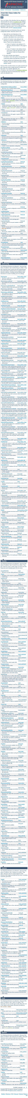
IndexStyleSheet (5, 975)
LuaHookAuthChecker (6, 166)
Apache (2, 9)
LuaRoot (3, 225)
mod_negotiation (22, 699)
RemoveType (4, 796)
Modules (3, 1094)
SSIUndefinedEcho (5, 257)
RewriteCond (4, 807)
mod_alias (20, 751)
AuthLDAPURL (4, 438)
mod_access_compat (23, 510)
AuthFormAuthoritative (6, 348)
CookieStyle (4, 660)
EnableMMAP (4, 682)
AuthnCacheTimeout (6, 453)
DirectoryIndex (4, 917)
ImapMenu (3, 954)
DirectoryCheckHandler (7, 913)
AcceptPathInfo (5, 570)
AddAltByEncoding (5, 884)
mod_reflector (23, 1076)
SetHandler (4, 840)
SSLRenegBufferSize (6, 536)
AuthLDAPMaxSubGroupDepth (8, 408)
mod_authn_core (22, 447)
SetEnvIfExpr (4, 831)
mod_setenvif (21, 616)
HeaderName (4, 942)
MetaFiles (3, 983)
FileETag (3, 695)
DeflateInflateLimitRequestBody (9, 86)
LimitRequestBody (5, 147)
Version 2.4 (22, 9)
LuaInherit (3, 206)
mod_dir (21, 913)
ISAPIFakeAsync (5, 722)
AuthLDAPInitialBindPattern (7, 402)
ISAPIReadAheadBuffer (7, 730)
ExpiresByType (4, 931)
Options (3, 1072)
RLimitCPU (3, 233)
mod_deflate (24, 86)
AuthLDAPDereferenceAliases (8, 384)
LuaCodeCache (5, 158)
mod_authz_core (22, 441)
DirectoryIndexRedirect (6, 922)
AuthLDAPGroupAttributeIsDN (8, 392)
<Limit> (3, 481)
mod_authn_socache (23, 450)
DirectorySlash (4, 925)
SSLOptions (4, 1080)
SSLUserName (4, 547)
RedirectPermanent (6, 760)
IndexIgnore (4, 962)
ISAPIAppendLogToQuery (7, 717)
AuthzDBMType (5, 464)
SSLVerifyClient (5, 550)
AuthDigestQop (5, 343)
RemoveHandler (5, 778)
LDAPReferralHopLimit (6, 473)
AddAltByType (4, 888)
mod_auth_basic (22, 296)
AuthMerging (4, 441)
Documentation (15, 9)
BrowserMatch (4, 616)
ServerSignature (5, 246)
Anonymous (4, 276)
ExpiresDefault (4, 934)
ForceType (3, 704)
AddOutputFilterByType (7, 609)
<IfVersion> (4, 144)
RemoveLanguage (5, 787)
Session (3, 514)
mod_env (20, 743)
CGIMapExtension (5, 625)
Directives (8, 1094)
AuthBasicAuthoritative (6, 296)
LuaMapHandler (5, 211)
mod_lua (23, 158)
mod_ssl (20, 533)
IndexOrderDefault (5, 972)
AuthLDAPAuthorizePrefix (7, 360)
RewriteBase (4, 804)
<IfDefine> (3, 121)
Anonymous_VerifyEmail (7, 292)
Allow (2, 1009)
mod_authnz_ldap (22, 360)
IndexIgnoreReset (5, 965)
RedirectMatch (4, 755)
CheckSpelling (4, 1051)
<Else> (2, 97)
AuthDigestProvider (6, 340)
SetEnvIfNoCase (5, 835)
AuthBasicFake (4, 301)
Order (2, 1025)
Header (3, 710)
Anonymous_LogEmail (6, 281)
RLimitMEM (4, 237)
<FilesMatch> (4, 112)
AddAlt (2, 879)
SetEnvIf (3, 826)
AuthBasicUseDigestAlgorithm (8, 308)
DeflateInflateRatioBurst (7, 90)
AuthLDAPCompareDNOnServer (9, 381)
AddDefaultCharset (5, 583)
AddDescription (5, 893)
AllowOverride (17, 21)
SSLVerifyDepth (5, 553)
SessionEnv (4, 517)
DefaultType (4, 674)
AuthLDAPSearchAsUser (7, 422)
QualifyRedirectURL (6, 747)
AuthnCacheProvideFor (7, 450)
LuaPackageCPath (5, 214)
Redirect (3, 751)
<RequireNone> (5, 505)
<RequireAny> (4, 501)
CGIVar (3, 628)
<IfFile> (3, 130)
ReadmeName (4, 990)
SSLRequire (4, 539)
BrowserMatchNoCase (6, 621)
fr (26, 1087)
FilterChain (3, 1059)
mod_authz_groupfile (23, 355)
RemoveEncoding (5, 774)
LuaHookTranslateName (7, 197)
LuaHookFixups (5, 175)
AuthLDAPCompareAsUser (7, 377)
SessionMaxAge (5, 529)
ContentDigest (4, 1054)
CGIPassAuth (4, 469)
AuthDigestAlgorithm (6, 328)
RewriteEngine (4, 810)
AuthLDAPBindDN (5, 370)
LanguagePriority (5, 734)
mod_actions (21, 574)
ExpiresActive (4, 928)
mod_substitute (22, 852)
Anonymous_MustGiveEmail (8, 285)
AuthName (3, 447)
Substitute (3, 852)
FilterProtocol (4, 1065)
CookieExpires (4, 644)
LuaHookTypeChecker (6, 202)
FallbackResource (5, 938)
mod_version (24, 144)
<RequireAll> (4, 495)
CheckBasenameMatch (7, 1044)
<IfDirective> (4, 126)
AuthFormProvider (5, 352)
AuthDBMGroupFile (6, 314)
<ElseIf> (12, 100)
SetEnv (3, 823)
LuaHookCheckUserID (6, 170)
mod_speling (23, 1044)
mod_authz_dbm (22, 314)
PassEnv (3, 743)
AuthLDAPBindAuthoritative (7, 364)
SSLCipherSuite (5, 533)
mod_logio (23, 155)
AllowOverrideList (21, 70)
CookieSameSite (5, 654)
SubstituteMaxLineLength (7, 858)
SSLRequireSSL (5, 544)
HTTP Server (8, 9)
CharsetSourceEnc (5, 638)
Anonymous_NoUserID (6, 288)
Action (2, 574)
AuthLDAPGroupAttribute (7, 388)
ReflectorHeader (5, 1076)
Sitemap (21, 1094)
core (22, 97)
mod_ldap (20, 473)
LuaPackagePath (5, 217)
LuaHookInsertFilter (6, 179)
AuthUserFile (4, 460)
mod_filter (20, 609)
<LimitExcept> (4, 486)
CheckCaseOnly (5, 1047)
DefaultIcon (4, 908)
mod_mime (21, 578)
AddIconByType (5, 903)
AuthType (3, 457)
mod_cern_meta (23, 978)
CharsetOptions (5, 635)
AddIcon (3, 896)
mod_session (21, 514)
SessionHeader (5, 522)
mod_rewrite (21, 804)
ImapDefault (4, 950)
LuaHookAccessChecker (7, 161)
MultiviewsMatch (5, 739)
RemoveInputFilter (5, 783)
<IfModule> (4, 135)
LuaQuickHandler (5, 221)
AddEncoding (4, 587)
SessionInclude (5, 526)
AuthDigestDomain (5, 332)
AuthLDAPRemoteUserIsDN (8, 417)
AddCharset (4, 578)
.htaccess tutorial (17, 27)
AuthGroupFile (4, 355)
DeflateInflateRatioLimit (7, 94)
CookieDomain (4, 641)
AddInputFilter (4, 595)
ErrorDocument (5, 690)
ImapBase (3, 947)
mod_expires (22, 928)
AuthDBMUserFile (5, 323)
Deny (2, 1012)
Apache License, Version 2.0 (15, 1090)
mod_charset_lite (22, 632)
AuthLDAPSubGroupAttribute (8, 426)
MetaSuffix (3, 986)
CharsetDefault (4, 632)
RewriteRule (4, 817)
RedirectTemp (4, 765)
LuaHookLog (4, 184)
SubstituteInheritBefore (6, 855)
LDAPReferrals (4, 478)
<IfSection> (4, 139)
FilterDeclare (4, 1062)
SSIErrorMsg (4, 250)
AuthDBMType (4, 319)
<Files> (3, 109)
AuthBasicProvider (5, 305)
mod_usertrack (22, 641)
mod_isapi (20, 713)
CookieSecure (4, 657)
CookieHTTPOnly (5, 648)
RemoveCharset (5, 769)
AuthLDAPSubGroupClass (7, 432)
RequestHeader (5, 801)
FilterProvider (4, 1069)
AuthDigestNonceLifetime (7, 337)
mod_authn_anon (22, 276)
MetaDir (3, 978)
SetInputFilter (4, 843)
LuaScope (3, 230)
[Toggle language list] (2, 17)
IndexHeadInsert (5, 959)
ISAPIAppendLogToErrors (7, 713)
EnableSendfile (4, 686)
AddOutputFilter (5, 604)
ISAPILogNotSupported (7, 725)
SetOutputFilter (5, 847)
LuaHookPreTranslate (6, 193)
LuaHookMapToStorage (7, 188)
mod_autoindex (22, 879)
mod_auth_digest (22, 328)
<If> (7, 100)
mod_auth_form (21, 348)
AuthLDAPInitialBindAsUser (7, 397)
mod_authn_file (21, 460)
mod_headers (21, 710)
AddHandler (4, 592)
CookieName (4, 651)
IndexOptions (4, 969)
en (24, 1087)
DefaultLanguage (5, 667)
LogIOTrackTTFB (5, 155)
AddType (3, 612)
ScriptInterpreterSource (7, 820)
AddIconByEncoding (6, 899)
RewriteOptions (5, 813)
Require (3, 490)
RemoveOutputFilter (6, 792)
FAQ (12, 1094)
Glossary (16, 1094)
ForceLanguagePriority (6, 699)
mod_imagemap (23, 947)
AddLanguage (4, 599)
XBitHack (3, 1083)
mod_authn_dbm (22, 319)
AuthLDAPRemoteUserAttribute (8, 413)
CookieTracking (5, 664)
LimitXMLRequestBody (6, 152)
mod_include (24, 250)
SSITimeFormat (5, 253)
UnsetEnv (3, 862)
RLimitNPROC (4, 242)
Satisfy (2, 510)
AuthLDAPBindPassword (7, 373)
